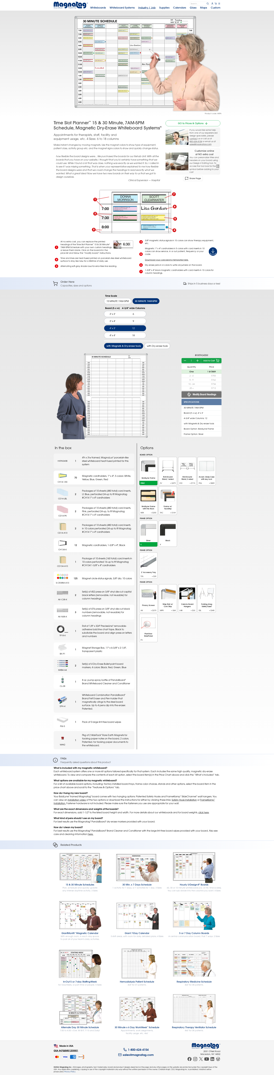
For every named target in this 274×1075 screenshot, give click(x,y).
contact (194, 138)
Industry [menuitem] (147, 7)
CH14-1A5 (62, 482)
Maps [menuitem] (203, 7)
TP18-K (63, 635)
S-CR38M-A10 (62, 583)
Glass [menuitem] (193, 7)
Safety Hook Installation (184, 799)
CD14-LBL (62, 498)
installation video (77, 799)
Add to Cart (209, 360)
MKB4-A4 (62, 670)
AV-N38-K (62, 616)
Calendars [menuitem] (179, 7)
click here (203, 812)
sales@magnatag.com (200, 144)
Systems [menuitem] (122, 7)
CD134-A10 (62, 566)
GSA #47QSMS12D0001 (66, 1050)
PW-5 (62, 726)
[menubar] (155, 7)
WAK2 (62, 744)
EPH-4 (62, 706)
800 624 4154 (196, 141)
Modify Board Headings (204, 394)
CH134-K (62, 549)
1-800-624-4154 (138, 1049)
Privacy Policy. (70, 1071)
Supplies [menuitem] (164, 7)
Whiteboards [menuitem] (98, 7)
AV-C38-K (62, 599)
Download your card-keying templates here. (167, 260)
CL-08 (62, 686)
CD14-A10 (62, 533)
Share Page (195, 178)
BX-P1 (62, 653)
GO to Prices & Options (191, 123)
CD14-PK (62, 515)
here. (90, 834)
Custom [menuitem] (215, 7)
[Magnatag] (206, 1046)
